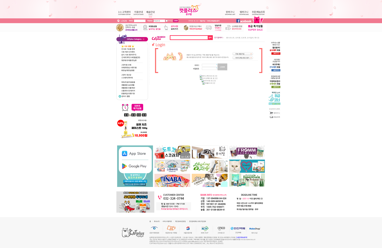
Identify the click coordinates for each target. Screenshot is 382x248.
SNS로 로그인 (193, 21)
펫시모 (256, 38)
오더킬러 (250, 38)
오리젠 (237, 38)
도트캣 (243, 38)
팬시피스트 (230, 38)
